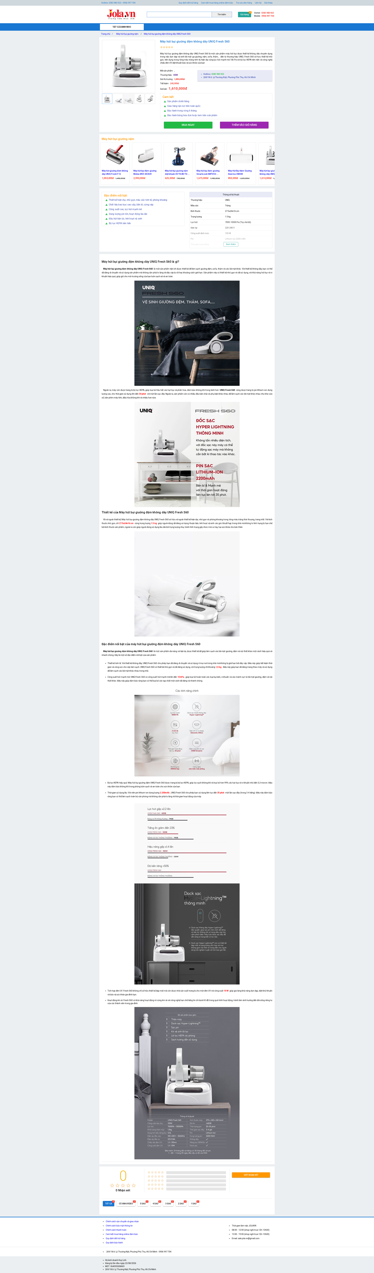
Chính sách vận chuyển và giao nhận (122, 1221)
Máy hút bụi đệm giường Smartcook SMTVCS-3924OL (144, 173)
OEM (175, 75)
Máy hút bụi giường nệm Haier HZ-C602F (239, 172)
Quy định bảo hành (114, 1242)
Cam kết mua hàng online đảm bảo (217, 3)
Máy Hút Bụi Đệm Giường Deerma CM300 (177, 172)
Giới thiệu (268, 3)
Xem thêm (231, 244)
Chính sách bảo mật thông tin (119, 1225)
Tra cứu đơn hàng (244, 3)
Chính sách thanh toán (116, 1230)
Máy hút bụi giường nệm (127, 34)
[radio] (112, 1185)
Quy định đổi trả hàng (188, 3)
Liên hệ (258, 3)
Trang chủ (107, 34)
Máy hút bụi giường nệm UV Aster (273, 172)
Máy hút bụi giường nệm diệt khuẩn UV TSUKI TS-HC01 (113, 173)
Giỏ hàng (244, 14)
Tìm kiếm (222, 14)
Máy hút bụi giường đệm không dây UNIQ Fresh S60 (167, 34)
